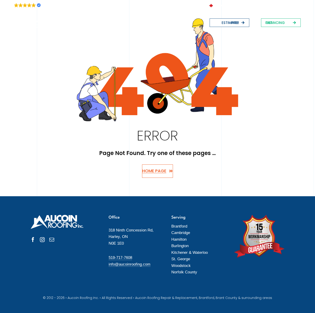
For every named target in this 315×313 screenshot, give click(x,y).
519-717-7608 (120, 257)
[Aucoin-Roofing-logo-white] (26, 21)
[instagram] (42, 239)
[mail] (51, 239)
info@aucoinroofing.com (129, 264)
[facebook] (32, 239)
